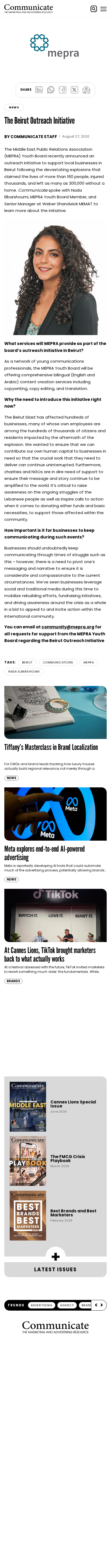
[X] (74, 89)
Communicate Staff (34, 136)
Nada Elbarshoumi (24, 671)
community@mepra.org (67, 627)
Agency (67, 1305)
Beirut (27, 662)
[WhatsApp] (50, 89)
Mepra (89, 662)
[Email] (86, 89)
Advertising (42, 1305)
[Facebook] (62, 89)
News (14, 107)
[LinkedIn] (38, 89)
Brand (87, 1305)
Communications (58, 662)
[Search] (94, 9)
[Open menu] (103, 9)
